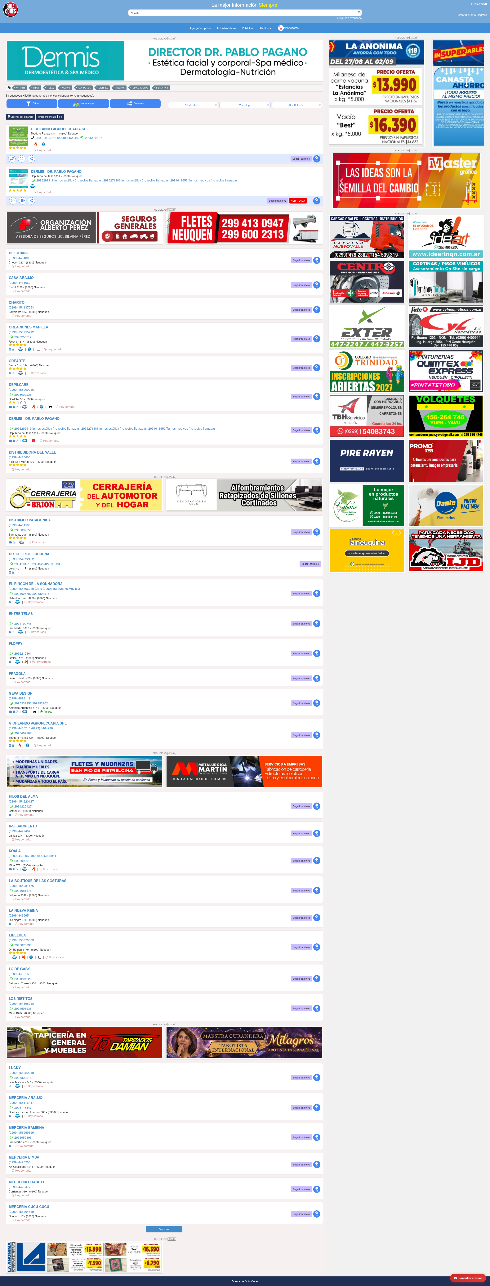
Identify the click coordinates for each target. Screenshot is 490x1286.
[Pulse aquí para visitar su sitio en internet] (11, 407)
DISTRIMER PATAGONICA (30, 520)
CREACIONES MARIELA (28, 327)
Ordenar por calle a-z (50, 116)
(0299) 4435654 (19, 915)
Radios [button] (264, 28)
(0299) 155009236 (21, 389)
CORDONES (84, 88)
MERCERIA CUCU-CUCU (29, 1206)
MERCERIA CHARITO (26, 1181)
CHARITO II (18, 302)
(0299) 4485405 (19, 457)
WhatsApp (244, 105)
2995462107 (93, 137)
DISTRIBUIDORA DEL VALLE (32, 452)
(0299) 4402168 (19, 974)
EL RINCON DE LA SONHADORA (36, 583)
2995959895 (23, 1137)
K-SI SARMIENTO (23, 826)
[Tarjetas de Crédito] (38, 349)
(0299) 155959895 (21, 1132)
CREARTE (17, 360)
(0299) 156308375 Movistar (61, 588)
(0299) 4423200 (19, 1162)
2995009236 (23, 394)
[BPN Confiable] (44, 144)
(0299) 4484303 (19, 258)
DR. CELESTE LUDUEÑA (29, 553)
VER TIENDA (298, 200)
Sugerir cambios (301, 158)
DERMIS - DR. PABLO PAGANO (56, 171)
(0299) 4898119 (19, 698)
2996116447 (23, 1107)
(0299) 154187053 (21, 307)
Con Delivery (296, 105)
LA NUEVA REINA (23, 910)
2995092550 (23, 530)
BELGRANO (18, 252)
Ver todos (20, 88)
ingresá (482, 15)
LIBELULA (17, 935)
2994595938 (23, 1008)
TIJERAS (120, 88)
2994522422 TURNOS (48, 564)
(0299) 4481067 (19, 282)
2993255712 (23, 337)
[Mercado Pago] (33, 186)
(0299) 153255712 (21, 332)
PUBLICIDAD (164, 38)
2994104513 (23, 564)
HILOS (36, 88)
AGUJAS (66, 88)
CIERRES (103, 88)
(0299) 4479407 (19, 831)
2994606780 (23, 593)
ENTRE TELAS (21, 613)
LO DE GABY (19, 968)
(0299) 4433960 (20, 856)
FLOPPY (15, 643)
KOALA (15, 850)
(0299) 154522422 (21, 559)
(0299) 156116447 (21, 1102)
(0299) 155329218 (21, 1072)
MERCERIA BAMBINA (26, 1127)
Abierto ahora (192, 105)
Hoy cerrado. (45, 150)
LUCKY (15, 1067)
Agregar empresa (200, 28)
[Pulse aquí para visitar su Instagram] (13, 349)
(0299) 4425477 (19, 1187)
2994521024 (41, 703)
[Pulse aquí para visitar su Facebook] (10, 349)
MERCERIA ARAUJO (25, 1097)
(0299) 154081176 (21, 885)
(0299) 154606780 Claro (26, 588)
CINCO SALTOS (140, 88)
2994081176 (23, 890)
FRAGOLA (17, 673)
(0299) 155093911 (43, 856)
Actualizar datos (226, 28)
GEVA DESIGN (21, 693)
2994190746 (23, 623)
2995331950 (23, 703)
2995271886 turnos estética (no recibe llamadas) (136, 180)
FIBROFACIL (162, 88)
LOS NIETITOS (21, 998)
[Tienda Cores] (35, 440)
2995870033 (23, 945)
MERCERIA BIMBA (24, 1157)
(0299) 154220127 (21, 801)
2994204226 (23, 979)
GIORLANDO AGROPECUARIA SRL (60, 128)
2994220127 (23, 806)
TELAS (50, 88)
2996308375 (41, 593)
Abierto (47, 711)
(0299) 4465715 (46, 137)
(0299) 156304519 (21, 1211)
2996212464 (23, 653)
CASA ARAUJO (21, 277)
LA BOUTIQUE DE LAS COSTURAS (37, 880)
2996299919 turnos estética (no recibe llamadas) (69, 180)
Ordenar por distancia (21, 116)
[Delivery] (35, 711)
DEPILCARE (19, 384)
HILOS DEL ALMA (23, 796)
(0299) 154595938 (21, 1003)
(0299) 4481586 (19, 525)
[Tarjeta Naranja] (36, 144)
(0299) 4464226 (68, 137)
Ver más (164, 1229)
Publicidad (477, 4)
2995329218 (23, 1077)
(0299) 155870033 (21, 940)
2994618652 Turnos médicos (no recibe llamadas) (204, 180)
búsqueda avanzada (349, 18)
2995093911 (23, 860)
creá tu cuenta (467, 15)
